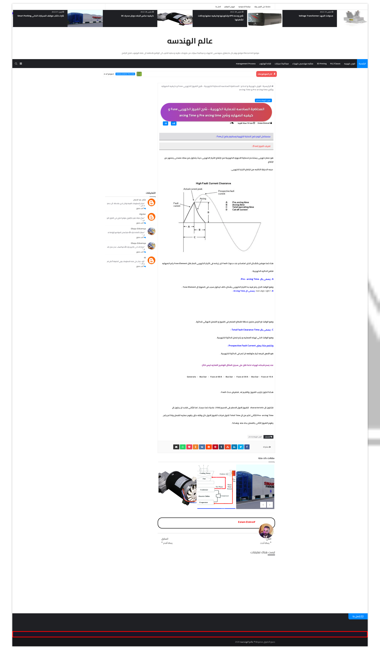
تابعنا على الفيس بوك (148, 178)
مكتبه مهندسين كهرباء (302, 64)
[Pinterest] (215, 446)
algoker (142, 214)
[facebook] (247, 446)
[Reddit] (209, 446)
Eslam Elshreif (264, 123)
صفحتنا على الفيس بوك (262, 6)
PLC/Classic (335, 64)
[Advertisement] (130, 149)
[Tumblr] (221, 446)
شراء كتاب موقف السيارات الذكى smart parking (126, 16)
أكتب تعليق (140, 208)
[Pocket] (189, 446)
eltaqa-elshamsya (138, 228)
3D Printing (322, 64)
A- (165, 123)
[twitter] (241, 446)
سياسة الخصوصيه (245, 6)
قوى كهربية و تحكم (263, 100)
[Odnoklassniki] (195, 446)
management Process (246, 64)
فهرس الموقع (230, 6)
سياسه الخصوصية (120, 178)
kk (145, 257)
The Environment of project (121, 74)
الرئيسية (362, 64)
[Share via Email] (176, 446)
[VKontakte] (202, 446)
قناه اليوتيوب (265, 64)
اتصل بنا (218, 6)
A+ (173, 123)
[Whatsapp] (183, 446)
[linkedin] (234, 446)
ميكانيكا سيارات (282, 64)
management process (144, 74)
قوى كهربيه (349, 64)
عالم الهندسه (190, 40)
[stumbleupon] (228, 446)
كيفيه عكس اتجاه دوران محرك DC (222, 16)
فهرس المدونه (133, 178)
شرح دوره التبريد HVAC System (45, 16)
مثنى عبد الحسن (139, 199)
